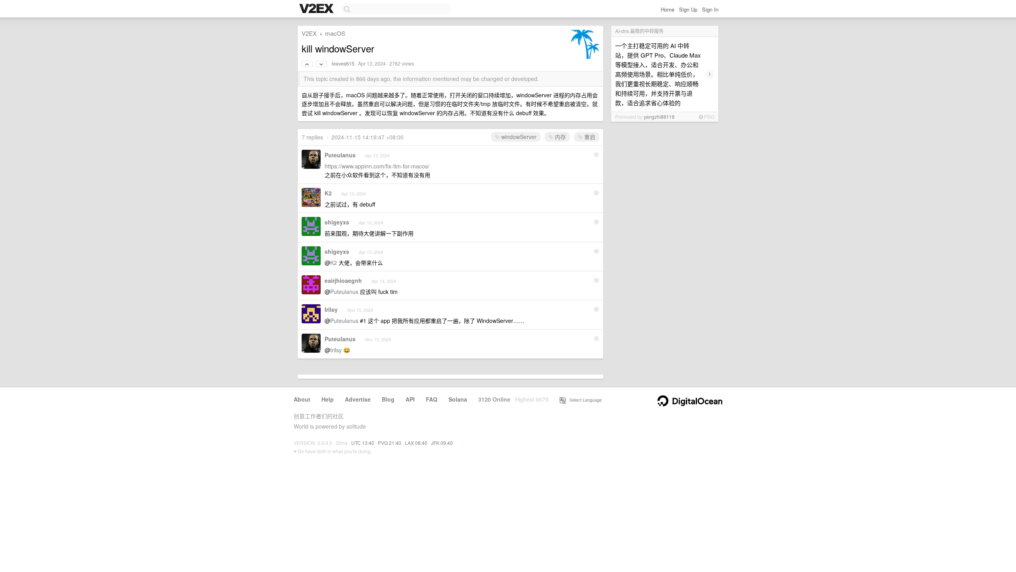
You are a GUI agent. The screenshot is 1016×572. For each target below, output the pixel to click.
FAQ (431, 399)
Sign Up (688, 9)
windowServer (518, 137)
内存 (559, 137)
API (410, 399)
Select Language (584, 399)
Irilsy (331, 309)
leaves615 (343, 63)
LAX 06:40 (416, 442)
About (302, 399)
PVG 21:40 (389, 442)
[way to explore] (317, 9)
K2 (328, 193)
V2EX (309, 33)
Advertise (358, 399)
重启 (589, 137)
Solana (457, 399)
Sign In (710, 9)
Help (327, 399)
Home (667, 9)
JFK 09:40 (442, 442)
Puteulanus (340, 155)
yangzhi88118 (659, 116)
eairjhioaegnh (343, 280)
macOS (335, 33)
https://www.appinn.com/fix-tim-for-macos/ (377, 166)
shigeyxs (337, 222)
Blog (388, 399)
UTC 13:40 (362, 442)
